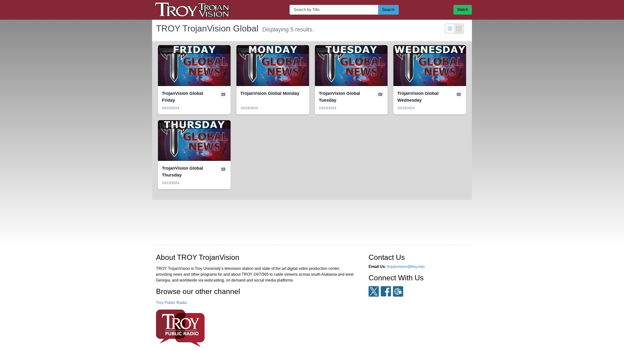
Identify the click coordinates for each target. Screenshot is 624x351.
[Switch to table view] (458, 28)
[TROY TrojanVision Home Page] (193, 10)
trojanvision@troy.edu (406, 266)
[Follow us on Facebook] (386, 291)
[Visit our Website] (398, 291)
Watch (462, 10)
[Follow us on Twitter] (374, 291)
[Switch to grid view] (450, 28)
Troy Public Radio (171, 303)
